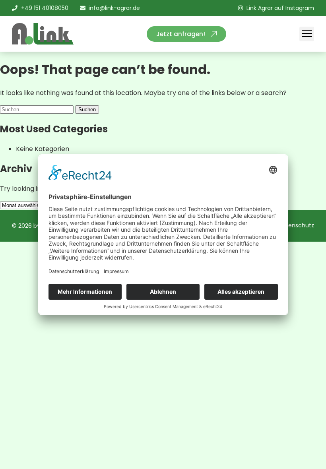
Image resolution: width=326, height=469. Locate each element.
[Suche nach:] (37, 109)
